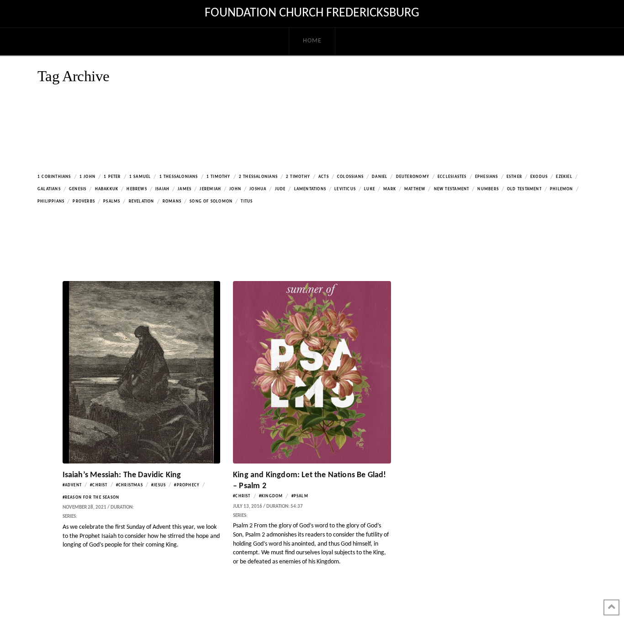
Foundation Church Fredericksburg (312, 13)
